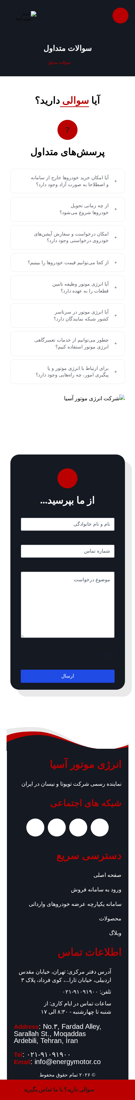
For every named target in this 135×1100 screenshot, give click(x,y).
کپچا (110, 655)
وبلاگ (115, 933)
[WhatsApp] (78, 827)
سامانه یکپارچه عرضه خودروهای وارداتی (75, 904)
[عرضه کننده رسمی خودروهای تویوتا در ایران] (21, 17)
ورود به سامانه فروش (96, 889)
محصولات (110, 918)
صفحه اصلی (107, 875)
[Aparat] (57, 827)
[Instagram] (100, 827)
